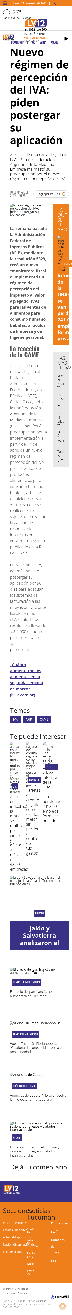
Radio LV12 (31, 1254)
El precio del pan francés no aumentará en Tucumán (31, 993)
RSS (53, 1261)
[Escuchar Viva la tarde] (66, 39)
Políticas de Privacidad (16, 1292)
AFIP (29, 719)
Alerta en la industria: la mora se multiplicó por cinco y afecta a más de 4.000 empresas (19, 833)
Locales (8, 1230)
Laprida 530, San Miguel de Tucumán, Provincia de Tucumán (24, 1302)
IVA (15, 719)
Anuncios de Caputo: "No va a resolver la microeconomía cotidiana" (39, 1097)
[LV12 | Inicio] (68, 1209)
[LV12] (11, 1193)
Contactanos (59, 1223)
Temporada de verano (25, 1034)
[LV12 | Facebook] (56, 1189)
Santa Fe (31, 1230)
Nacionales (10, 1244)
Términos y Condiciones (15, 1288)
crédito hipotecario (24, 1086)
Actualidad (10, 1237)
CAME (44, 719)
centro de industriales (26, 982)
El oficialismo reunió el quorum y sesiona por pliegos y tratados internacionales (34, 1151)
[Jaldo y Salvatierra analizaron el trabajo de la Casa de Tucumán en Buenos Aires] (39, 898)
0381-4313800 (11, 1307)
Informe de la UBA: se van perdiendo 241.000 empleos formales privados (52, 799)
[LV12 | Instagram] (56, 1196)
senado (17, 1137)
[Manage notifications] (62, 1306)
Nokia (31, 1264)
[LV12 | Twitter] (64, 1189)
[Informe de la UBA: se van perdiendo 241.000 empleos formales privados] (48, 772)
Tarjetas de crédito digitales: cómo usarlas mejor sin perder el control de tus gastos (34, 821)
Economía (9, 1252)
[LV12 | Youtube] (64, 1196)
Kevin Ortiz (30, 1272)
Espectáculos (23, 1237)
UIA (15, 786)
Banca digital (36, 780)
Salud (19, 1252)
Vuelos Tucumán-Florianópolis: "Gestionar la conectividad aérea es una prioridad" (36, 1047)
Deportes (21, 1230)
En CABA (39, 913)
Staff (54, 1231)
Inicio (6, 1223)
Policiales (21, 1223)
